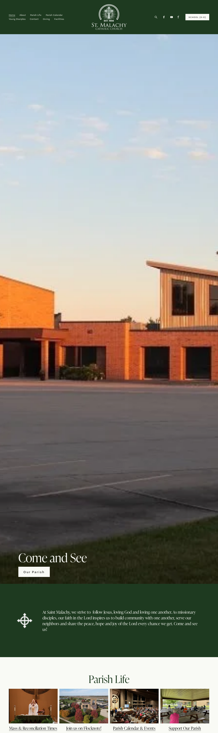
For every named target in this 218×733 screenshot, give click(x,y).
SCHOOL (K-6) (197, 17)
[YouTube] (171, 17)
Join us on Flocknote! (83, 728)
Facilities (59, 19)
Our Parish (34, 572)
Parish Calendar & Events (134, 728)
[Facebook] (163, 17)
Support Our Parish (185, 728)
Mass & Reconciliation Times (33, 728)
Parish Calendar (54, 15)
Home (12, 15)
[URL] (179, 17)
